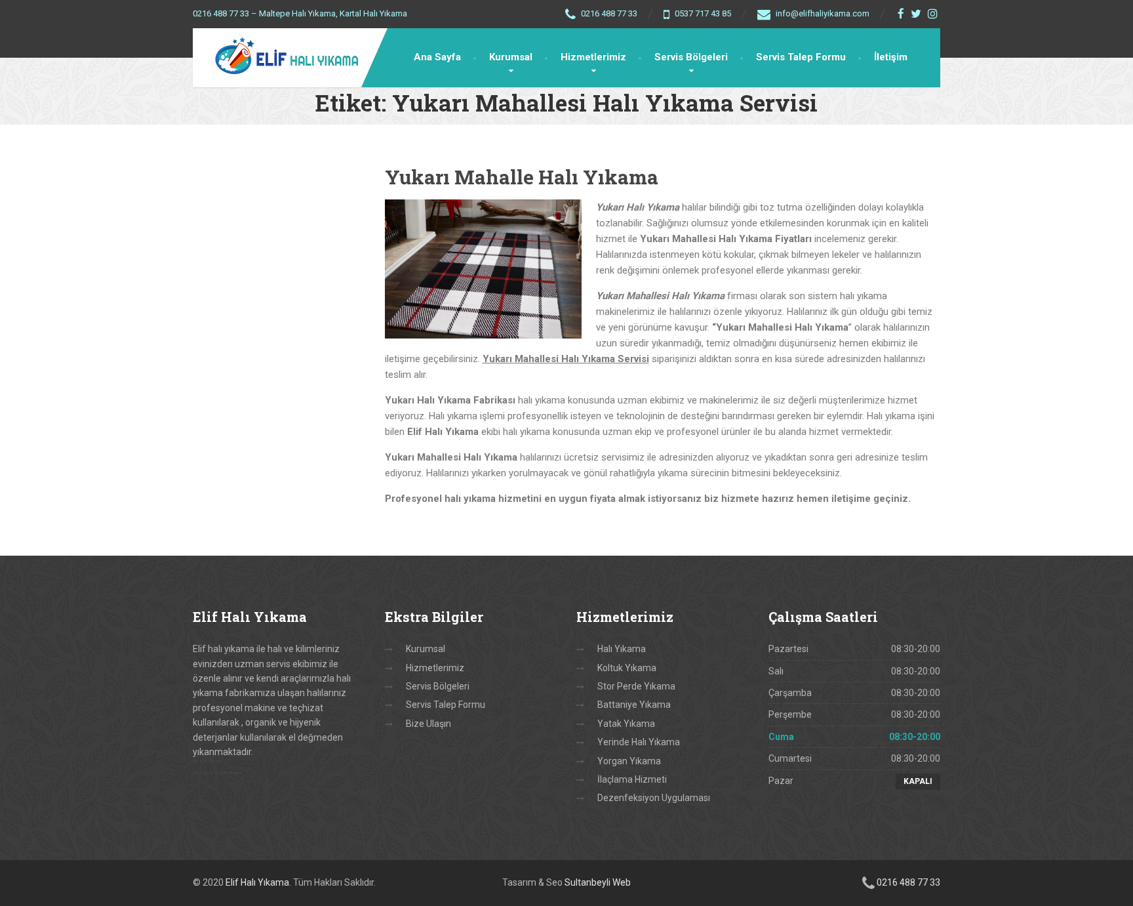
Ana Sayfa (437, 57)
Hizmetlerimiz (593, 57)
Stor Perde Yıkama (636, 686)
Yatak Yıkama (626, 723)
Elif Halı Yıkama (257, 882)
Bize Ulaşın (428, 723)
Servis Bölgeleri (691, 57)
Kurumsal (510, 57)
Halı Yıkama (621, 649)
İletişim (890, 57)
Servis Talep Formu (801, 57)
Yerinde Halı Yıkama (638, 742)
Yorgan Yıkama (629, 761)
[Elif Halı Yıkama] (279, 57)
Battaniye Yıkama (634, 704)
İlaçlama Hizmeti (632, 779)
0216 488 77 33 (908, 882)
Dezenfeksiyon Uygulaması (653, 798)
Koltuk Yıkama (626, 668)
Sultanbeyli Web (598, 882)
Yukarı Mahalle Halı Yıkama (521, 177)
